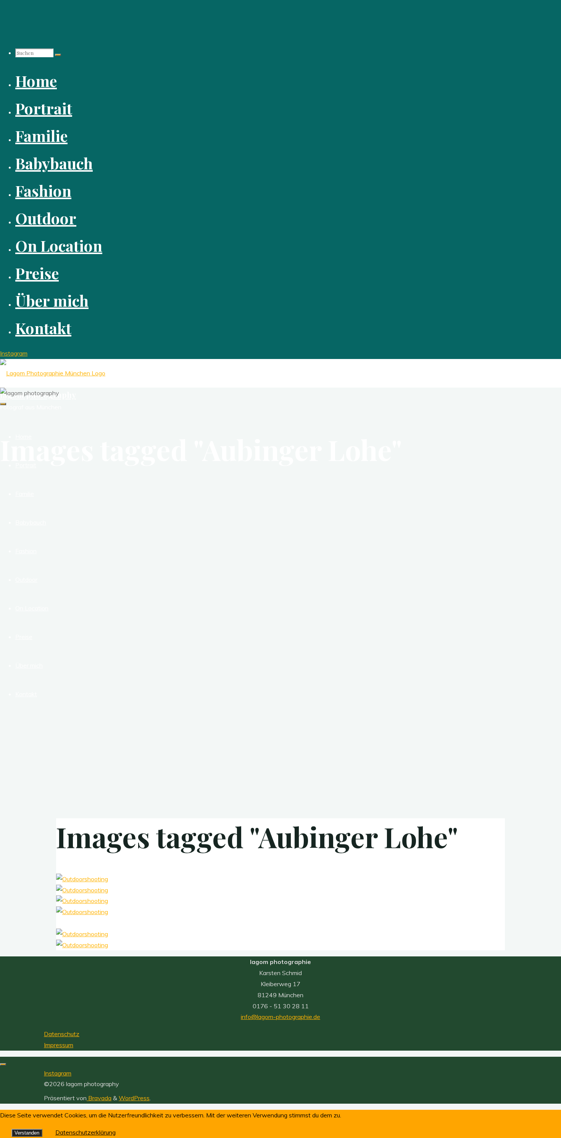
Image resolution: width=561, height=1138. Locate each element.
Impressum (58, 1045)
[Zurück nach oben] (3, 1064)
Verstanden (27, 1133)
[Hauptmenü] (3, 404)
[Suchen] (58, 55)
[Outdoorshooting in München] (82, 879)
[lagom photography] (52, 373)
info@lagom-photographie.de (280, 1016)
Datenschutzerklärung (85, 1132)
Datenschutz (61, 1034)
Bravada (99, 1098)
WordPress (134, 1098)
